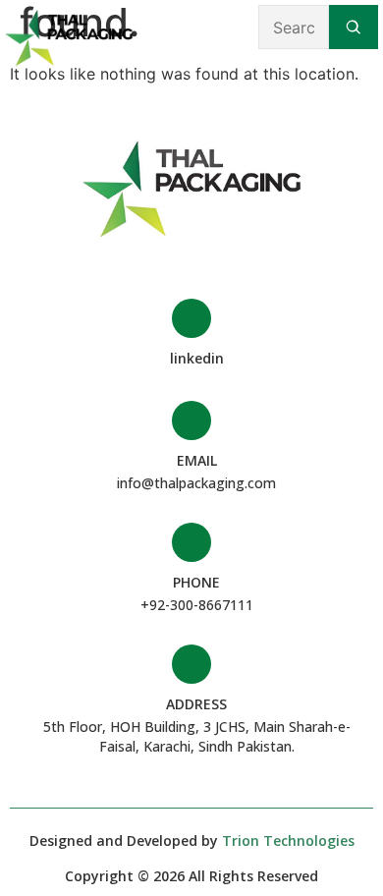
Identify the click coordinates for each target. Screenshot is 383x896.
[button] (197, 27)
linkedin (197, 358)
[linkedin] (191, 318)
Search (353, 27)
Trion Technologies (288, 840)
